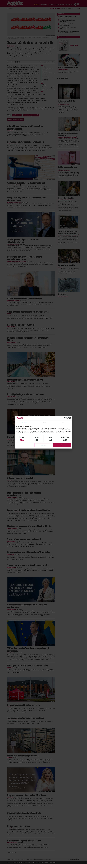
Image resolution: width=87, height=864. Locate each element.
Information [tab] (43, 422)
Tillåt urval (43, 445)
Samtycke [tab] (24, 422)
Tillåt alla (62, 445)
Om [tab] (62, 422)
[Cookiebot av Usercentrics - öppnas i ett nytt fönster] (65, 418)
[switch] (36, 440)
